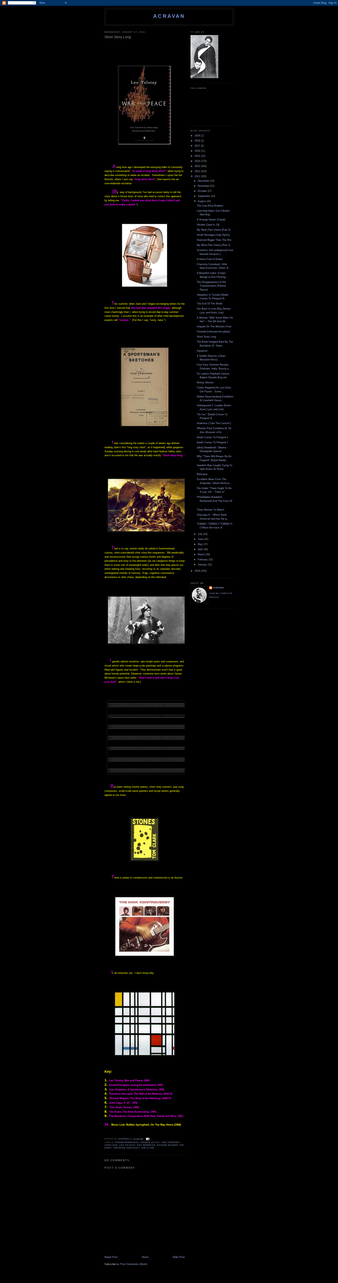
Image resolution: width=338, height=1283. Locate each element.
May (200, 544)
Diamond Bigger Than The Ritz (214, 239)
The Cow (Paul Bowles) (210, 205)
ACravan (169, 16)
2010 (198, 570)
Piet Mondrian (146, 1145)
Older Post (179, 1257)
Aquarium (202, 350)
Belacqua (202, 474)
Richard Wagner (167, 1145)
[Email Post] (147, 1139)
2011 (198, 176)
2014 (198, 161)
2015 (198, 155)
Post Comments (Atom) (133, 1264)
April (201, 549)
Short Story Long (206, 336)
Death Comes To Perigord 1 (212, 442)
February (203, 559)
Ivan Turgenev (170, 1142)
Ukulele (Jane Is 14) (208, 224)
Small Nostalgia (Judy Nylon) (213, 234)
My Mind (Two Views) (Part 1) (213, 245)
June (201, 539)
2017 (198, 145)
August (202, 201)
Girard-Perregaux (127, 1142)
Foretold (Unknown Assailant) (213, 331)
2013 (198, 166)
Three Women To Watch (210, 509)
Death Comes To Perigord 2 (212, 437)
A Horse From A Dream (210, 259)
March (202, 554)
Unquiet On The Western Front (214, 326)
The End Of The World (209, 303)
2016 (198, 150)
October (203, 191)
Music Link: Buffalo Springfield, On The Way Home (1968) (146, 1124)
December (204, 180)
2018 (198, 140)
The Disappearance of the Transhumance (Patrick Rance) (211, 286)
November (204, 185)
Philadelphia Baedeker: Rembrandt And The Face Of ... (214, 501)
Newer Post (111, 1257)
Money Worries (205, 382)
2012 (198, 171)
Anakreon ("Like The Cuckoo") (214, 423)
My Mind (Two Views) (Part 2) (213, 229)
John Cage (111, 1145)
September (204, 196)
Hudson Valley (149, 1142)
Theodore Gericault (126, 1148)
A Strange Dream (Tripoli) (211, 219)
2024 (198, 135)
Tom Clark (147, 1148)
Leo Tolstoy (127, 1145)
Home (145, 1257)
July (200, 534)
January (203, 564)
